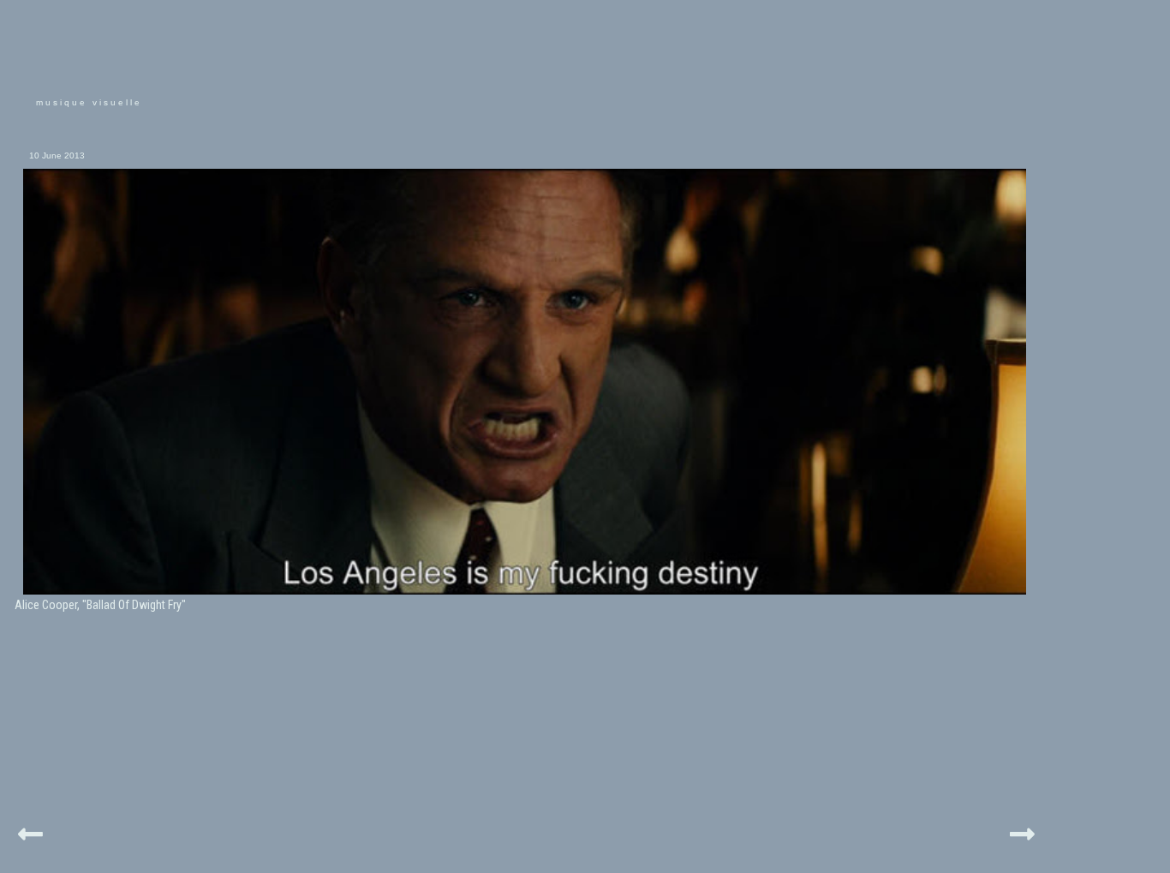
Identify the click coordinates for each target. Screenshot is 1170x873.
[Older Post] (1022, 831)
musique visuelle (89, 102)
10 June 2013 (57, 155)
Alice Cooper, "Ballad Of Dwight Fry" (100, 605)
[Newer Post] (30, 831)
